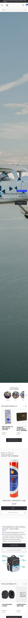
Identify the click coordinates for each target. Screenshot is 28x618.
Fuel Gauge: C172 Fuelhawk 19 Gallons (7, 428)
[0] (26, 5)
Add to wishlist (13, 512)
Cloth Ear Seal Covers (7, 605)
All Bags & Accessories (14, 550)
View (13, 508)
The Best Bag (14, 545)
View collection (13, 440)
